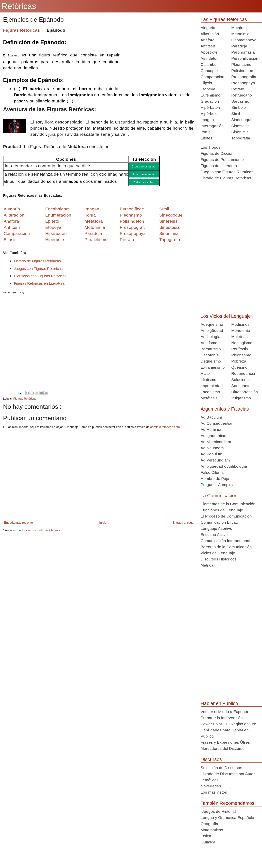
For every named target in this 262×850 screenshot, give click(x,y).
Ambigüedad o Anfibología (224, 466)
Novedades (211, 786)
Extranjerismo (213, 367)
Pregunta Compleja (218, 485)
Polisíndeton (242, 70)
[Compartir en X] (37, 396)
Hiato (205, 373)
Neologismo (241, 343)
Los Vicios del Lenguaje (226, 316)
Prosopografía (243, 77)
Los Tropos (210, 147)
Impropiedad (212, 386)
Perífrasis (239, 349)
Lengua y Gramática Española (227, 817)
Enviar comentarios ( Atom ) (41, 533)
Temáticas (210, 780)
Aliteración (210, 34)
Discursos (211, 759)
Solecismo (240, 379)
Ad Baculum (211, 417)
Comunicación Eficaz (219, 522)
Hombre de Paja (215, 478)
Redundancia (243, 373)
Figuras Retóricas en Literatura (39, 286)
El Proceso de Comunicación (226, 516)
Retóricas (19, 6)
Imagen (207, 120)
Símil (235, 113)
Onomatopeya (243, 40)
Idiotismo (208, 379)
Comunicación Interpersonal (225, 541)
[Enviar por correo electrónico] (27, 396)
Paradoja (93, 236)
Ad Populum (211, 454)
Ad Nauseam (212, 448)
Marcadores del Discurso (223, 748)
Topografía (240, 138)
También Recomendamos (227, 803)
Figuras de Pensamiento (222, 159)
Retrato (237, 89)
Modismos (240, 324)
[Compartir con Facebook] (42, 396)
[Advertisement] (157, 55)
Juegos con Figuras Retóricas (38, 272)
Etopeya (208, 89)
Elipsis (10, 242)
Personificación (244, 58)
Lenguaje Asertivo (216, 528)
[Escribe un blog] (32, 396)
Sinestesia (240, 126)
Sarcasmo (240, 101)
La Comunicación (219, 495)
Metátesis (209, 398)
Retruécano (241, 95)
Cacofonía (210, 355)
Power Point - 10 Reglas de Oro (228, 724)
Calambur (209, 64)
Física (206, 836)
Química (208, 842)
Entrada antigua (183, 525)
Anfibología (210, 337)
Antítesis (208, 46)
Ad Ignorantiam (214, 435)
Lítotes (206, 138)
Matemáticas (212, 830)
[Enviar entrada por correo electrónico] (20, 395)
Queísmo (239, 367)
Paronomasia (243, 52)
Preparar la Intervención (222, 718)
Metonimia (95, 230)
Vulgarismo (241, 398)
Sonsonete (241, 386)
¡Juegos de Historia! (218, 811)
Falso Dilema (212, 472)
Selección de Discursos (221, 768)
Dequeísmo (211, 361)
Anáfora (208, 40)
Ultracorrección (244, 392)
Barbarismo (211, 349)
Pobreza (238, 361)
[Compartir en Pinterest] (46, 396)
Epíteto (52, 224)
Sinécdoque (242, 120)
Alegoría (208, 28)
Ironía (206, 132)
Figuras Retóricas (21, 30)
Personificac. (132, 212)
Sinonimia (240, 132)
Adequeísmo (212, 324)
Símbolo (238, 107)
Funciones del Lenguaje (222, 510)
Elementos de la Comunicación (228, 504)
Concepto (209, 70)
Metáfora (239, 28)
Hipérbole (209, 113)
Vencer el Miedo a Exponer (224, 712)
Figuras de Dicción (217, 153)
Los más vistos (214, 792)
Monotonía (240, 330)
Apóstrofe (209, 52)
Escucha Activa (214, 534)
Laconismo (210, 392)
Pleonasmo (241, 64)
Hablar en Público (219, 703)
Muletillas (239, 337)
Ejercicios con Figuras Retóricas (40, 279)
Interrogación (212, 126)
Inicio (102, 525)
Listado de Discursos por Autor (228, 774)
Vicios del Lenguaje (218, 553)
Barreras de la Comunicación (226, 547)
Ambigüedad (212, 330)
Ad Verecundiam (215, 460)
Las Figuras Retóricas (224, 19)
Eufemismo (210, 95)
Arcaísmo (209, 343)
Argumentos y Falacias (225, 409)
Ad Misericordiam (216, 442)
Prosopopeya (243, 83)
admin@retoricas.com (165, 430)
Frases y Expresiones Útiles (225, 742)
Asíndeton (210, 58)
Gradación (210, 101)
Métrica (207, 565)
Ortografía (209, 824)
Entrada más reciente (18, 525)
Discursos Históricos (219, 559)
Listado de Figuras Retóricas (37, 264)
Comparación (17, 236)
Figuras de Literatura (219, 166)
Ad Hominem (212, 429)
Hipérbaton (210, 107)
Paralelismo (96, 242)
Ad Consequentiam (218, 423)
